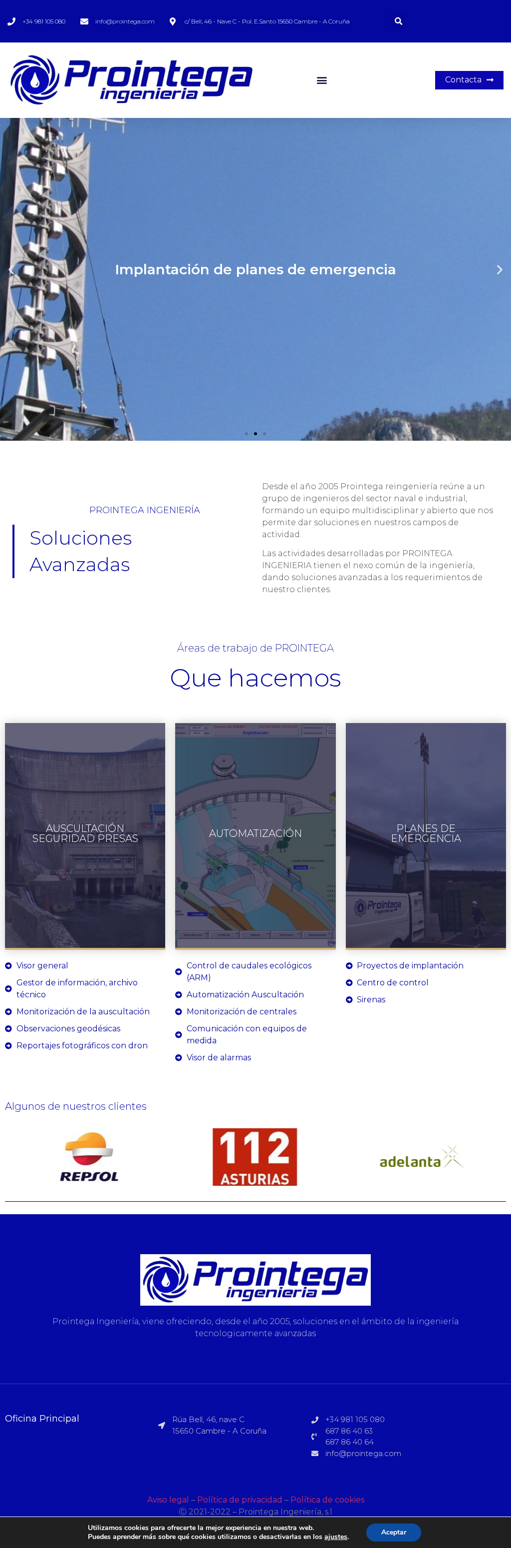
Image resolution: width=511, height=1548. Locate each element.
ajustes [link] (335, 1537)
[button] (321, 80)
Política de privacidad (239, 1500)
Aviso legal (168, 1500)
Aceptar (393, 1532)
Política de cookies (327, 1500)
